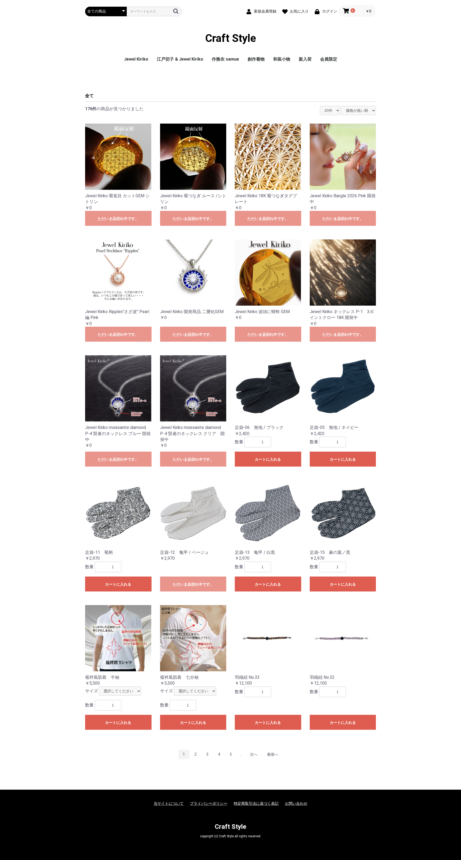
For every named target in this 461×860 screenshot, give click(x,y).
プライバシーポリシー (208, 803)
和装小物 (281, 59)
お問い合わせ (296, 803)
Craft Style (230, 38)
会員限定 (328, 59)
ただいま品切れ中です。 (118, 218)
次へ (253, 754)
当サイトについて (169, 803)
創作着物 (256, 59)
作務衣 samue (225, 59)
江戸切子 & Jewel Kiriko (180, 59)
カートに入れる (268, 459)
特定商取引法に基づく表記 (256, 803)
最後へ (272, 754)
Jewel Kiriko (136, 59)
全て (89, 95)
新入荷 (305, 59)
